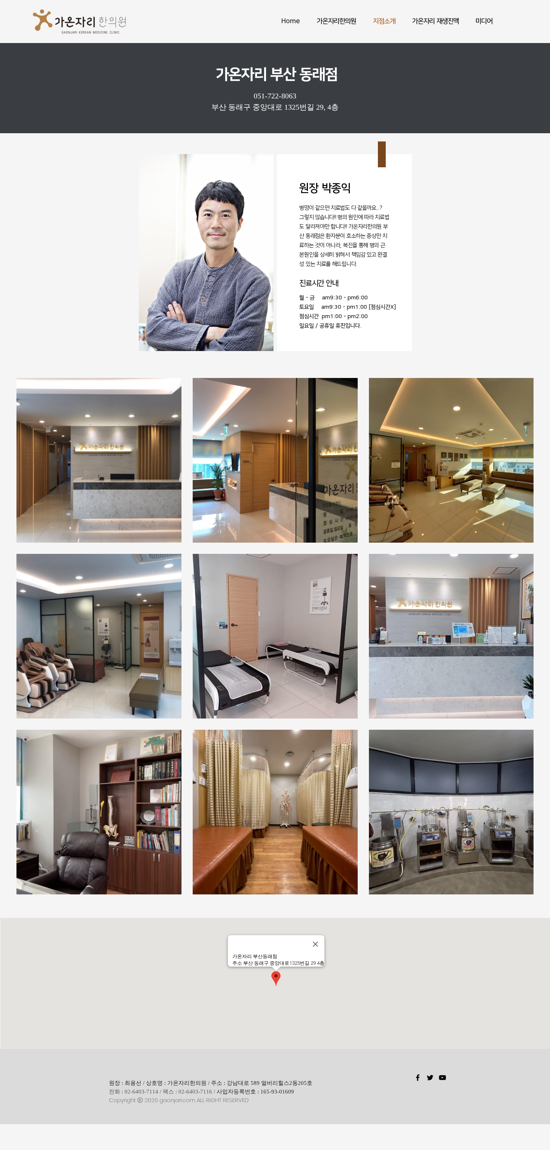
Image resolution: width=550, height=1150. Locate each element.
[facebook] (417, 1077)
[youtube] (442, 1077)
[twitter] (430, 1077)
